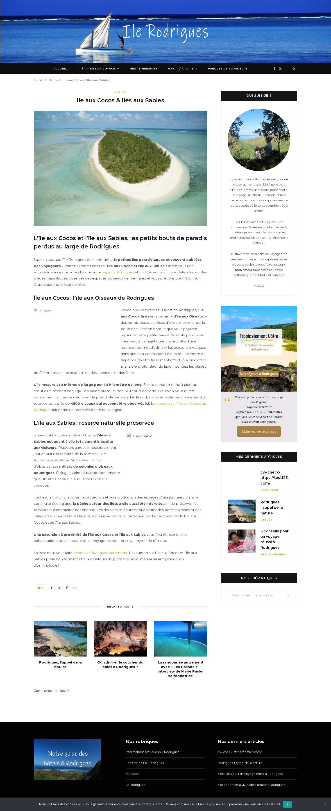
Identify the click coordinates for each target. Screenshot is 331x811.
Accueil (60, 68)
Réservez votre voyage (259, 431)
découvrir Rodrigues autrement (100, 553)
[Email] (74, 587)
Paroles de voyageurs (228, 68)
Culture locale (151, 79)
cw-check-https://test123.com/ (275, 477)
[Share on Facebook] (51, 587)
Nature (121, 92)
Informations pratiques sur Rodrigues (152, 752)
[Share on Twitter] (59, 587)
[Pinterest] (66, 587)
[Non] (325, 804)
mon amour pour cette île (254, 270)
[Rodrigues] (165, 31)
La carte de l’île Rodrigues (145, 763)
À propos (132, 773)
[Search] (293, 68)
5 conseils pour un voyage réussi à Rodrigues (250, 773)
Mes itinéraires (143, 68)
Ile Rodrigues (135, 784)
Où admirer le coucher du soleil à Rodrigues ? (120, 664)
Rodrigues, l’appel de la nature (60, 664)
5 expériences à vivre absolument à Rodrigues (251, 784)
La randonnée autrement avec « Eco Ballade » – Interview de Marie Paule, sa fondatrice (180, 669)
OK (288, 804)
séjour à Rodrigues (118, 272)
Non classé (270, 490)
